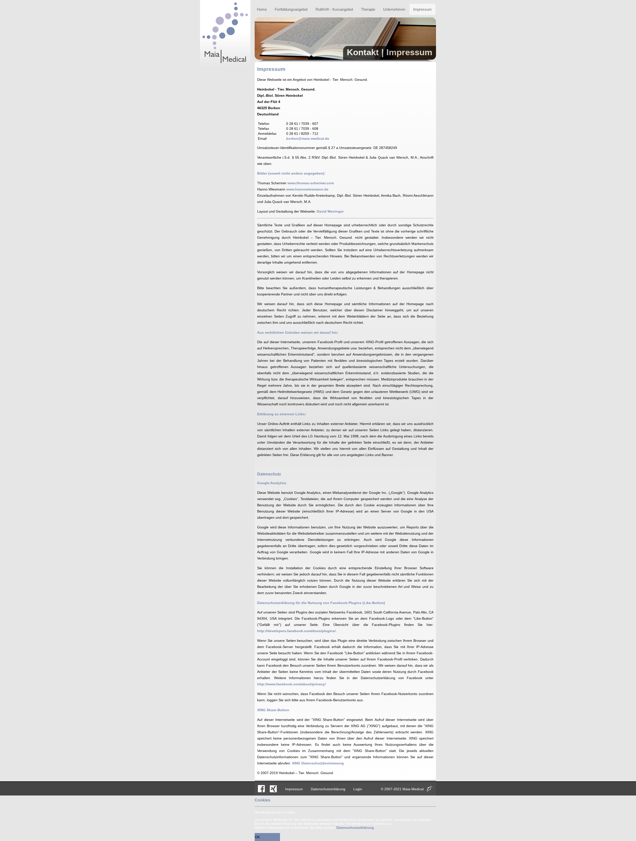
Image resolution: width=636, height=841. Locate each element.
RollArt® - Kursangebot (334, 9)
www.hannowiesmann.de (307, 189)
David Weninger (330, 211)
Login (357, 789)
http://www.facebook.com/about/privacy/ (291, 684)
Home (262, 9)
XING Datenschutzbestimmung (318, 763)
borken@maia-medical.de (307, 138)
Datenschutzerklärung (328, 789)
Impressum (422, 9)
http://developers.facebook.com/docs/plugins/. (297, 631)
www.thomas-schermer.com (310, 183)
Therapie (368, 9)
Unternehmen (394, 9)
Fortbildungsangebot (291, 9)
